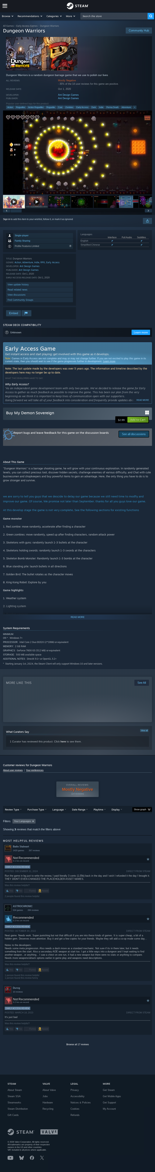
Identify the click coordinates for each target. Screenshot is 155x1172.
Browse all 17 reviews (77, 1044)
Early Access (82, 107)
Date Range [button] (78, 809)
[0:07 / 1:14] (77, 152)
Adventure (126, 107)
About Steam (15, 1090)
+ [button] (134, 107)
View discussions (17, 294)
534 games (18, 910)
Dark (93, 107)
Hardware (48, 1102)
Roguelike (20, 107)
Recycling (48, 1108)
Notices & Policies (81, 1102)
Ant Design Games (68, 94)
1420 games (18, 850)
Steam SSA (14, 1096)
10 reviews (18, 992)
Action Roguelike (35, 107)
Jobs (45, 1096)
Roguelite (50, 107)
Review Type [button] (12, 809)
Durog (16, 987)
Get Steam (109, 1090)
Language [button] (58, 809)
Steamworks (14, 1102)
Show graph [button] (140, 809)
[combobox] (114, 16)
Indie (101, 107)
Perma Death (112, 107)
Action (10, 107)
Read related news (17, 289)
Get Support (109, 1102)
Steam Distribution (18, 1108)
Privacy (75, 1090)
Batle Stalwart (21, 846)
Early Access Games (27, 25)
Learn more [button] (141, 332)
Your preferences (34, 770)
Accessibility (77, 1096)
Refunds (75, 1115)
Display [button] (116, 809)
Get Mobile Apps (112, 1096)
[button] (8, 16)
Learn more (109, 361)
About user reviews (13, 770)
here (63, 741)
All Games (8, 25)
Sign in (6, 219)
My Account (109, 1108)
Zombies (69, 107)
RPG (42, 262)
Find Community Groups (20, 299)
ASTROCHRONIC (23, 906)
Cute (60, 107)
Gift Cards (13, 1115)
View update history (18, 284)
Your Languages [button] (22, 821)
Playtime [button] (98, 809)
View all (144, 730)
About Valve (49, 1090)
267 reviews (34, 850)
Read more (142, 400)
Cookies (75, 1108)
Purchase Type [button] (35, 809)
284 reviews (33, 910)
